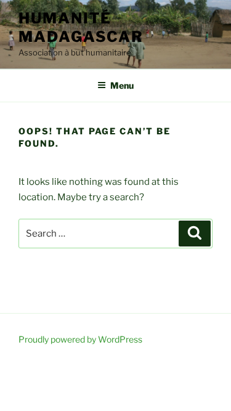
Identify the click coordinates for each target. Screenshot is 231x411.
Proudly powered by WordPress (80, 339)
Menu (122, 85)
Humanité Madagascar (81, 27)
